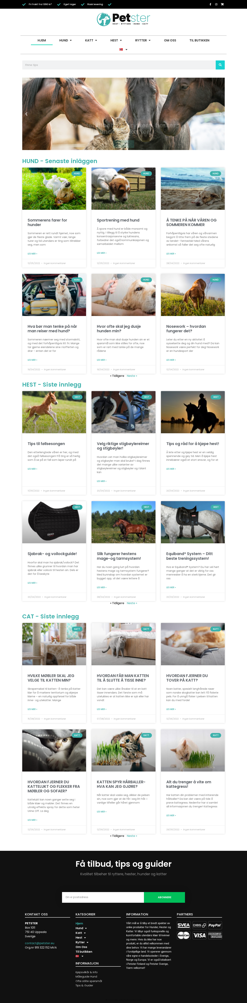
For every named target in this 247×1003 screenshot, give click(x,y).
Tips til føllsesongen (46, 443)
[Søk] (220, 64)
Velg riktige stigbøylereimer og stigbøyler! (123, 446)
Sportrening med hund (118, 220)
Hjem (42, 40)
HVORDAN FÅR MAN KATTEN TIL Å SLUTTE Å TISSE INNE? (123, 678)
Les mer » (32, 253)
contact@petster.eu (39, 943)
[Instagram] (216, 4)
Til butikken (199, 40)
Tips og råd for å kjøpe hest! (192, 443)
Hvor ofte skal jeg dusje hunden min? (119, 329)
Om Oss (170, 40)
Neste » (132, 376)
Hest (114, 40)
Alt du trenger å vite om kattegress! (188, 784)
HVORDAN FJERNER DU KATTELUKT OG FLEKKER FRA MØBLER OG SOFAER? (54, 786)
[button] (26, 113)
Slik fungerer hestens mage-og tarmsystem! (119, 556)
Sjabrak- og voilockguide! (52, 553)
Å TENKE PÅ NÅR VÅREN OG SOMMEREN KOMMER (191, 222)
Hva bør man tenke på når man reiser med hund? (52, 329)
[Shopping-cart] (222, 4)
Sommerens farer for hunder (47, 222)
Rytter (141, 40)
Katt (89, 40)
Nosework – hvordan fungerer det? (186, 329)
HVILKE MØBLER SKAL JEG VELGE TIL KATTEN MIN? (51, 678)
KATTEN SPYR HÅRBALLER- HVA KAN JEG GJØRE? (121, 784)
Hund (63, 40)
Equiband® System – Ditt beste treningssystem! (189, 556)
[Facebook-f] (210, 4)
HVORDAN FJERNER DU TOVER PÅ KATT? (187, 678)
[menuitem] (123, 49)
